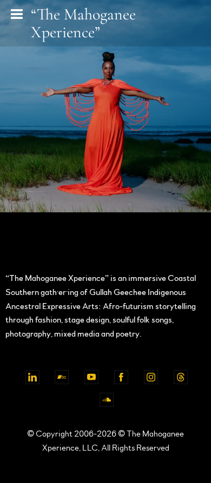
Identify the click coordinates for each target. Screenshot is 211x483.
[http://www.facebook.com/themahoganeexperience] (121, 377)
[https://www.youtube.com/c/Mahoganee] (91, 377)
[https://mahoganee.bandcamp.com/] (62, 377)
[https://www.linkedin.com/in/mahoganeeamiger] (32, 377)
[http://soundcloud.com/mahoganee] (107, 400)
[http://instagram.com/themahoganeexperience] (151, 377)
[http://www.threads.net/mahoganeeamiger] (181, 377)
